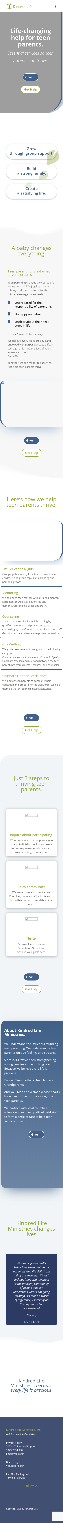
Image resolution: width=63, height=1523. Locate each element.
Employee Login (15, 1453)
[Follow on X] (31, 1494)
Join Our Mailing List (17, 1474)
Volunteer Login (15, 1465)
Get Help (30, 89)
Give (28, 77)
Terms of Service (15, 1477)
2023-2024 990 (14, 1450)
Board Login (13, 1462)
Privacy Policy (14, 1442)
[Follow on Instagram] (39, 1494)
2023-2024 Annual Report (20, 1446)
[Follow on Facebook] (23, 1494)
